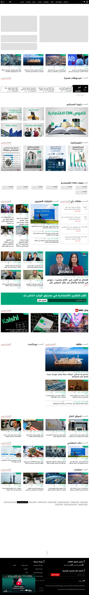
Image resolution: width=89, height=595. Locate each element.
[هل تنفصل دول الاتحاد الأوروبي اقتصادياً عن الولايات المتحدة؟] (33, 274)
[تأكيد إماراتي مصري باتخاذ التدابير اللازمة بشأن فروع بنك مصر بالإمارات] (78, 424)
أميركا (20, 55)
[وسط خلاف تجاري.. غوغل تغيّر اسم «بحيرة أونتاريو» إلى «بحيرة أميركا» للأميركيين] (44, 213)
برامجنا (33, 2)
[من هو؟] (33, 130)
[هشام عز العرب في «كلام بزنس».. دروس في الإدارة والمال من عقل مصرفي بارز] (66, 263)
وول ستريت (63, 420)
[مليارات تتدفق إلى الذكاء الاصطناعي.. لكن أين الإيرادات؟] (11, 451)
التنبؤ (12, 205)
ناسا (20, 473)
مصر (12, 226)
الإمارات (19, 252)
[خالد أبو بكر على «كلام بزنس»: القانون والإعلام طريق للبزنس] (33, 256)
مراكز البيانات (62, 380)
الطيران (64, 55)
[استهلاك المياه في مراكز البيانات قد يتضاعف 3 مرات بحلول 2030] (55, 385)
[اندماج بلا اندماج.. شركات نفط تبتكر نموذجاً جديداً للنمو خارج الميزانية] (33, 59)
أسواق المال (59, 2)
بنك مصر (86, 420)
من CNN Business (11, 215)
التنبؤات (26, 314)
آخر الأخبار (66, 2)
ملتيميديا (28, 2)
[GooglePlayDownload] (78, 565)
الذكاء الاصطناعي (17, 446)
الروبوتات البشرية (62, 446)
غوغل (57, 205)
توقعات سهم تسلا (32, 502)
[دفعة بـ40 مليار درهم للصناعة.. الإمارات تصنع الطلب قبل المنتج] (11, 256)
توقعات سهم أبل (84, 502)
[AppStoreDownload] (68, 565)
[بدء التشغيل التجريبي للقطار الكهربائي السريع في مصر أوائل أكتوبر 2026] (7, 230)
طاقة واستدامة (77, 372)
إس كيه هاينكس (40, 446)
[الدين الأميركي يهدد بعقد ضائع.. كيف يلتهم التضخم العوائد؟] (33, 424)
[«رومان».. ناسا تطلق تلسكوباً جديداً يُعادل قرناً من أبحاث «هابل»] (11, 478)
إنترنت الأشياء (63, 473)
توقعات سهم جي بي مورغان (10, 502)
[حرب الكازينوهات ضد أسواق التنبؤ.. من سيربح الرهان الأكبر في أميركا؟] (7, 208)
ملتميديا (78, 277)
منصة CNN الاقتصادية (41, 589)
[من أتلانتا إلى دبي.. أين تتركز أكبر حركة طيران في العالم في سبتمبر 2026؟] (56, 59)
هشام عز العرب (85, 252)
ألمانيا (87, 55)
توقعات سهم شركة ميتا (22, 502)
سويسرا (19, 420)
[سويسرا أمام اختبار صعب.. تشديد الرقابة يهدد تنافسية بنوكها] (11, 424)
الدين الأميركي (40, 420)
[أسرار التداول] (33, 114)
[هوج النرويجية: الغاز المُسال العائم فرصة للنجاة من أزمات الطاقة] (11, 274)
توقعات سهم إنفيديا (75, 502)
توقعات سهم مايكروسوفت (63, 502)
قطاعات (40, 2)
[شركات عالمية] (11, 130)
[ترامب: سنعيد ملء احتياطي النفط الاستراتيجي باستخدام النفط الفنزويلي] (78, 385)
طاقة (52, 2)
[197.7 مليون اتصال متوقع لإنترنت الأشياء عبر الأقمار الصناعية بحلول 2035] (56, 478)
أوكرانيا (26, 205)
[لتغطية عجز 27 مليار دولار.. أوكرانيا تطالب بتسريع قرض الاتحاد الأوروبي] (22, 208)
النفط (42, 55)
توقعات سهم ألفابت (42, 502)
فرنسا (42, 271)
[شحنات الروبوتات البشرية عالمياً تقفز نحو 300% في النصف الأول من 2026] (56, 451)
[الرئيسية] (81, 2)
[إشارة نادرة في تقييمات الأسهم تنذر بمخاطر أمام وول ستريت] (56, 424)
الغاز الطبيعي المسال (16, 271)
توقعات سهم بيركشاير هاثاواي (70, 504)
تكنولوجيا (46, 2)
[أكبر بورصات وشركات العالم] (11, 114)
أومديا (27, 226)
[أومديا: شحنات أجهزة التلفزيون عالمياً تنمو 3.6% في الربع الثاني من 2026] (22, 230)
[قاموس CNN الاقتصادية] (66, 122)
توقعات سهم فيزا (58, 504)
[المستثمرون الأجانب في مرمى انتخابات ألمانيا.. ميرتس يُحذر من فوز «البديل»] (78, 59)
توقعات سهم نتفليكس (82, 504)
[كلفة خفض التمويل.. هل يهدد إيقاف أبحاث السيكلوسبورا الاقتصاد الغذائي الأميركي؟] (11, 59)
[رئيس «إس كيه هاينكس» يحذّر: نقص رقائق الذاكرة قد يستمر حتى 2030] (33, 451)
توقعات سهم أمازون (52, 502)
